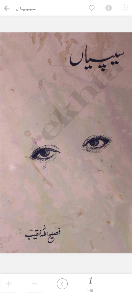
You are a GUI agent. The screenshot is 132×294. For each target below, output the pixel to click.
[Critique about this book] (124, 7)
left (62, 283)
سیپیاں (26, 8)
